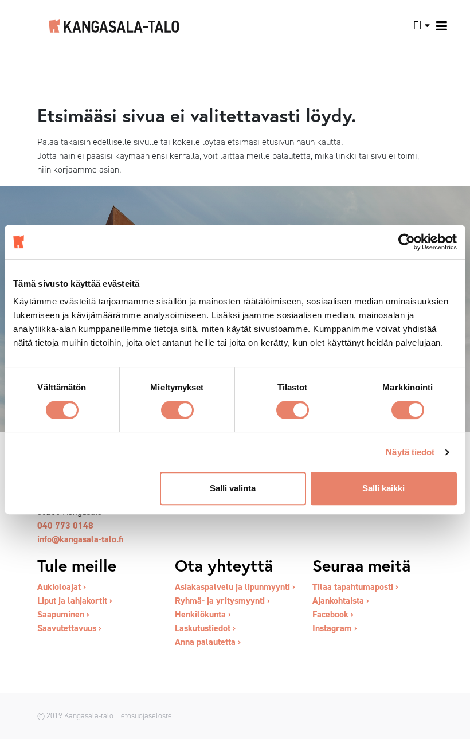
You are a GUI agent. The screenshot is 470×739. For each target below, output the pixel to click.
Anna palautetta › (208, 642)
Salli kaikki (383, 488)
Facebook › (333, 614)
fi (417, 25)
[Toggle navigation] (442, 25)
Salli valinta (233, 488)
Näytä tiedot (410, 452)
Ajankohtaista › (340, 601)
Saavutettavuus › (69, 628)
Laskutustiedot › (205, 628)
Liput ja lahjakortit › (74, 601)
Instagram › (334, 628)
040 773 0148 (65, 525)
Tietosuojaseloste (143, 715)
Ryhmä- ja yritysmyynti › (222, 601)
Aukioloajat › (61, 587)
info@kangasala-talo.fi (80, 539)
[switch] (177, 410)
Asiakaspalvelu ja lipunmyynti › (235, 587)
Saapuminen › (63, 614)
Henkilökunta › (203, 614)
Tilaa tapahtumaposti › (355, 587)
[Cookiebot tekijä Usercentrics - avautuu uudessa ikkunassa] (407, 242)
